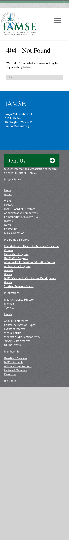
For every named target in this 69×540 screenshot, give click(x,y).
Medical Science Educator (19, 299)
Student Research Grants (18, 286)
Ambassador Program (17, 266)
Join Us (17, 160)
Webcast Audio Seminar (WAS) (22, 337)
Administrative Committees (21, 213)
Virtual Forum (12, 333)
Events (8, 314)
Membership (12, 351)
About (8, 194)
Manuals (9, 303)
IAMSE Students (13, 362)
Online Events (12, 345)
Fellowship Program (16, 254)
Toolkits (9, 307)
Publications (11, 293)
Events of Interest (14, 329)
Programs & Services (16, 239)
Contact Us (10, 229)
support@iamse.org (17, 126)
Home (7, 190)
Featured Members (15, 370)
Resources (10, 374)
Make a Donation (14, 233)
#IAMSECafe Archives (17, 341)
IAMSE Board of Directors (19, 209)
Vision (8, 201)
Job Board (10, 380)
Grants (8, 274)
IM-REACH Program (16, 258)
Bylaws (8, 221)
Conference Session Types (19, 325)
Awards (8, 270)
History (8, 205)
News (7, 225)
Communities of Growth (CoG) (22, 217)
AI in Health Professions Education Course (29, 262)
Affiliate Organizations (17, 366)
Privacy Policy (12, 179)
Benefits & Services (15, 358)
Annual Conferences (16, 321)
